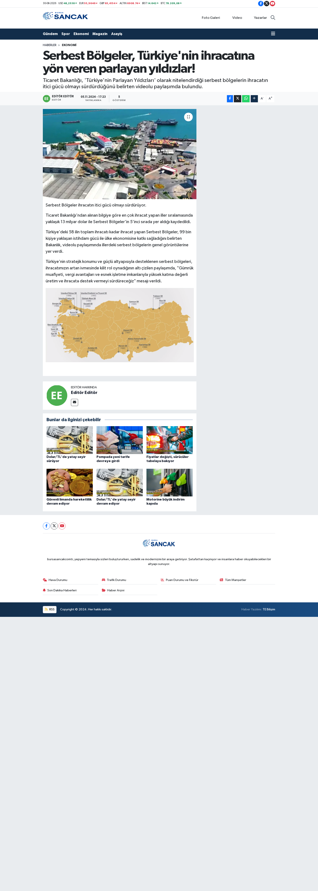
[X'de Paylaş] (237, 98)
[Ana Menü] (273, 34)
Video (237, 18)
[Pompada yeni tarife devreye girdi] (119, 440)
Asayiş (116, 34)
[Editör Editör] (57, 395)
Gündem (50, 34)
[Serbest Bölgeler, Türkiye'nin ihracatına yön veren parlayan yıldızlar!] (120, 154)
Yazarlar (260, 18)
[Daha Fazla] (254, 98)
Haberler (49, 45)
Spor (65, 34)
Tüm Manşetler (235, 580)
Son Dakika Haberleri (62, 590)
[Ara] (273, 18)
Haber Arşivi (115, 590)
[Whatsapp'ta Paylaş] (246, 98)
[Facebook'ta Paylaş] (230, 98)
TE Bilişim (269, 609)
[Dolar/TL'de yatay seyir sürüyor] (70, 440)
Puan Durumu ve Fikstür (182, 580)
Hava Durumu (58, 580)
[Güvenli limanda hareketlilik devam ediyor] (70, 482)
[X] (54, 525)
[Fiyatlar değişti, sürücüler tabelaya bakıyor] (169, 440)
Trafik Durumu (116, 580)
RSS (52, 609)
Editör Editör (84, 392)
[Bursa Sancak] (65, 17)
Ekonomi (81, 34)
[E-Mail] (74, 402)
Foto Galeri (211, 18)
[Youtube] (62, 525)
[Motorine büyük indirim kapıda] (169, 482)
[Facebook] (46, 525)
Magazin (100, 34)
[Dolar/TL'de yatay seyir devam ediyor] (119, 482)
